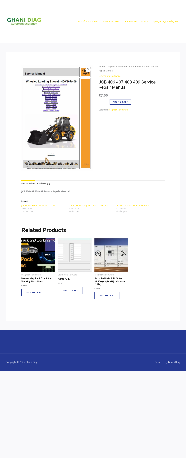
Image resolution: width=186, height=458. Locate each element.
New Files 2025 (111, 21)
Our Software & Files (87, 21)
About (144, 21)
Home (102, 66)
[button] (88, 69)
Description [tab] (28, 183)
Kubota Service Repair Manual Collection (88, 205)
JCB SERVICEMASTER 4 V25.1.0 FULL (38, 205)
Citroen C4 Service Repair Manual (132, 205)
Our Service (130, 21)
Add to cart (120, 101)
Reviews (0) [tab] (43, 183)
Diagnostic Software (117, 66)
